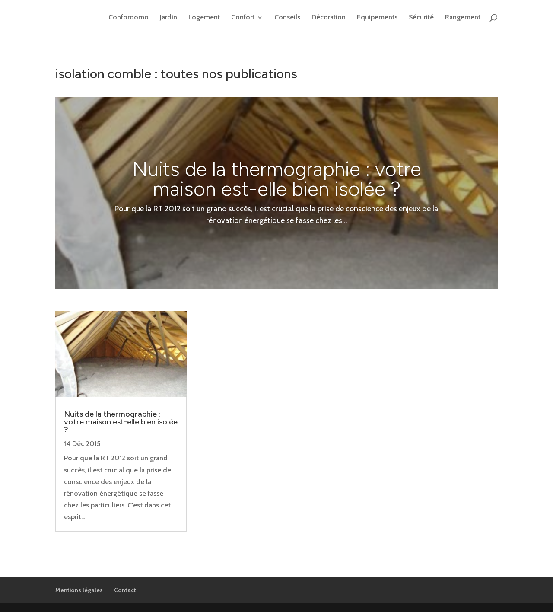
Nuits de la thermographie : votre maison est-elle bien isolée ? (276, 179)
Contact (125, 590)
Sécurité (421, 17)
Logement (204, 17)
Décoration (328, 17)
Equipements (377, 17)
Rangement (462, 17)
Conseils (287, 17)
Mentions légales (79, 590)
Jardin (168, 17)
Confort (242, 17)
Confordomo (128, 17)
